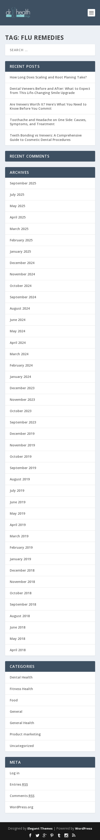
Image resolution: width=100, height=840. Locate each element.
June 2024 (17, 319)
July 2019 (17, 490)
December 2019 (22, 433)
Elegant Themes (40, 828)
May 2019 (17, 513)
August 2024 (20, 308)
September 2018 (23, 604)
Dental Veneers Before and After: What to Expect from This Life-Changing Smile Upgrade (50, 90)
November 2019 (22, 445)
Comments (22, 795)
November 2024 (22, 274)
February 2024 (21, 365)
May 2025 (17, 206)
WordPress (83, 828)
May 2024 (17, 331)
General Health (22, 723)
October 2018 (20, 593)
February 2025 (21, 240)
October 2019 (20, 456)
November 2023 (22, 399)
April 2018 (18, 650)
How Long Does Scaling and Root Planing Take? (48, 77)
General (16, 711)
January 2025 (20, 251)
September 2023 (23, 422)
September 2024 (23, 297)
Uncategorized (22, 746)
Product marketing (25, 734)
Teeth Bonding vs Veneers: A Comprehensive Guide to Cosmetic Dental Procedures (46, 137)
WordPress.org (21, 807)
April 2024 (18, 342)
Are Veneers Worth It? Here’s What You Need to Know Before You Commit (48, 106)
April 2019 (18, 525)
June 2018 (17, 627)
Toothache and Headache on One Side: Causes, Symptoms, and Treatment (48, 122)
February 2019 (21, 547)
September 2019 (23, 468)
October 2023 (20, 411)
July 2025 (17, 194)
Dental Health (21, 677)
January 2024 (20, 376)
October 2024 (20, 285)
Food (14, 700)
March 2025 (19, 229)
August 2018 (20, 616)
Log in (15, 773)
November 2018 (22, 581)
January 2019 (20, 559)
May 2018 (17, 638)
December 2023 (22, 388)
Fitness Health (21, 689)
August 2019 (20, 479)
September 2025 (23, 183)
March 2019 (19, 536)
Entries (19, 784)
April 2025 (18, 217)
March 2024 (19, 354)
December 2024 (22, 263)
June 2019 (17, 502)
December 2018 (22, 570)
